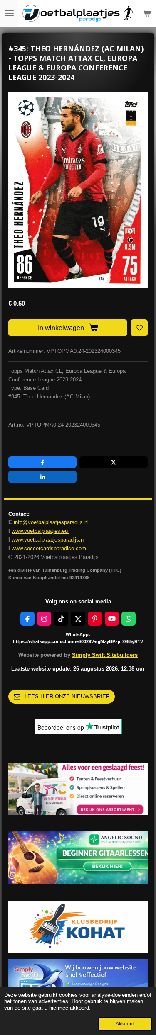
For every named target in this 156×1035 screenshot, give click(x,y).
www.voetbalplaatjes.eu (40, 531)
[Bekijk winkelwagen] (147, 13)
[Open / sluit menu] (9, 13)
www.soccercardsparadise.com (49, 548)
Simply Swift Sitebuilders (105, 655)
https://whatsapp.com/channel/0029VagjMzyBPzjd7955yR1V (78, 641)
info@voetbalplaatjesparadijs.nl (51, 522)
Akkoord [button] (125, 1023)
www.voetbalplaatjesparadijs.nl (48, 540)
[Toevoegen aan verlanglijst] (139, 327)
